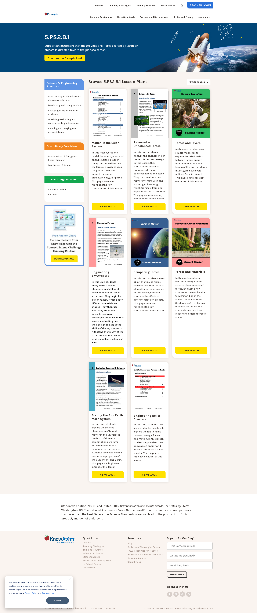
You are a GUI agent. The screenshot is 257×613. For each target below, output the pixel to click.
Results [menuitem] (99, 5)
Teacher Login (200, 5)
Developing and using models (64, 105)
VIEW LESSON (107, 206)
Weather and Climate (59, 165)
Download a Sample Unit (64, 58)
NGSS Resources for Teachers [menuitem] (143, 550)
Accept (57, 600)
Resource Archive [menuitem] (136, 558)
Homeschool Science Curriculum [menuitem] (145, 554)
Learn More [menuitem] (204, 17)
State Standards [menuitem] (125, 17)
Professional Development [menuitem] (154, 17)
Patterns (52, 194)
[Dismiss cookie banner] (70, 580)
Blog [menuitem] (130, 543)
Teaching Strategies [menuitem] (119, 5)
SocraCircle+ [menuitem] (134, 562)
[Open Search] (182, 6)
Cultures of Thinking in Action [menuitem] (143, 547)
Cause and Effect (57, 189)
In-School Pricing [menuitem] (183, 17)
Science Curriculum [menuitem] (101, 17)
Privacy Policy (31, 593)
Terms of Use (48, 593)
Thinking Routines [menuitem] (145, 5)
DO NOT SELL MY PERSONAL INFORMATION (164, 608)
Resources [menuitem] (166, 5)
